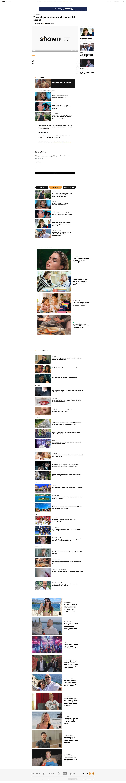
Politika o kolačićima (63, 779)
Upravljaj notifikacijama (73, 779)
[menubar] (124, 2)
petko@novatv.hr (56, 137)
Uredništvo (33, 779)
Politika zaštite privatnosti (54, 779)
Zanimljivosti (46, 1)
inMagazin (65, 1)
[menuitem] (124, 2)
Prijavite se (55, 173)
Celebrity (39, 1)
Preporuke (59, 1)
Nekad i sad (53, 1)
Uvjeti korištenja (46, 779)
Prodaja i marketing (39, 779)
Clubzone (71, 1)
